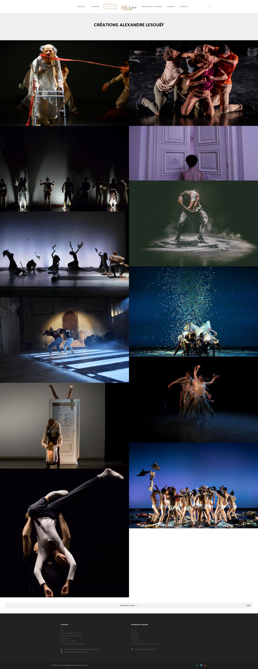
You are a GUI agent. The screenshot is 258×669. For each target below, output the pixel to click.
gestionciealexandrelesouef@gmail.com (81, 649)
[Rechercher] (209, 6)
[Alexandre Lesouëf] (129, 6)
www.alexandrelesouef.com (75, 652)
